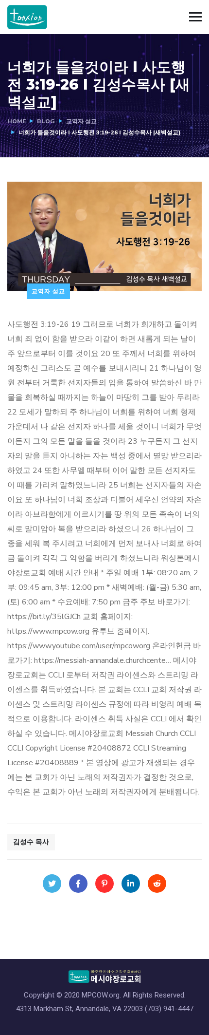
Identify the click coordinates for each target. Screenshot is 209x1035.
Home (16, 121)
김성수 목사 (31, 842)
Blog (46, 121)
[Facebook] (78, 883)
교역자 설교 (81, 121)
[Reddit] (157, 883)
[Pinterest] (104, 883)
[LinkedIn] (131, 883)
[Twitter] (52, 883)
